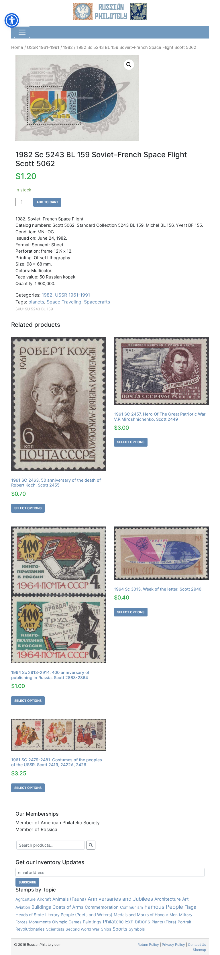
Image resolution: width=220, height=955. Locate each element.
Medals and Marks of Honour (141, 914)
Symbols (137, 929)
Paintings (92, 922)
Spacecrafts (97, 302)
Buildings (41, 907)
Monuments (40, 922)
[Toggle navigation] (22, 32)
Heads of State (29, 914)
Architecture (167, 899)
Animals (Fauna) (69, 899)
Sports (120, 929)
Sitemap (199, 950)
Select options (28, 508)
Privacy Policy (173, 944)
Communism (131, 907)
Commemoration (102, 907)
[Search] (90, 845)
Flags (190, 907)
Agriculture (25, 899)
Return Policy (148, 944)
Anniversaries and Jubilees (120, 899)
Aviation (22, 907)
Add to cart (47, 202)
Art (185, 899)
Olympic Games (66, 922)
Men (174, 914)
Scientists (55, 929)
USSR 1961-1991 (43, 47)
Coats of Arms (67, 907)
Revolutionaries (30, 929)
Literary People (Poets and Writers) (78, 914)
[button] (129, 64)
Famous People (163, 907)
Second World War (82, 929)
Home (17, 47)
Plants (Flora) (164, 922)
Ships (106, 929)
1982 (68, 47)
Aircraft (44, 899)
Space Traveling (64, 302)
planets (36, 302)
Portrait (184, 922)
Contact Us (197, 944)
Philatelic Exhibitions (126, 922)
